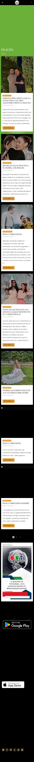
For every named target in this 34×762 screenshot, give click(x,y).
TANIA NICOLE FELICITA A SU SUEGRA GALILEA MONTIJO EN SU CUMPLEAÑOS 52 (16, 311)
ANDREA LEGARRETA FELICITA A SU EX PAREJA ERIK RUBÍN (16, 391)
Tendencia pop (7, 95)
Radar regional (7, 231)
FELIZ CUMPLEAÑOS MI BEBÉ (16, 503)
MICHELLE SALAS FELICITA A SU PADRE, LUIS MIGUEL (16, 166)
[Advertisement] (17, 25)
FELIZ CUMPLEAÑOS (12, 443)
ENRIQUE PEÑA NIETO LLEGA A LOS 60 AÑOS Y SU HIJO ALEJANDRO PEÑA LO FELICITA (17, 100)
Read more (8, 128)
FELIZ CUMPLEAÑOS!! (12, 234)
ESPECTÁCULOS (7, 387)
